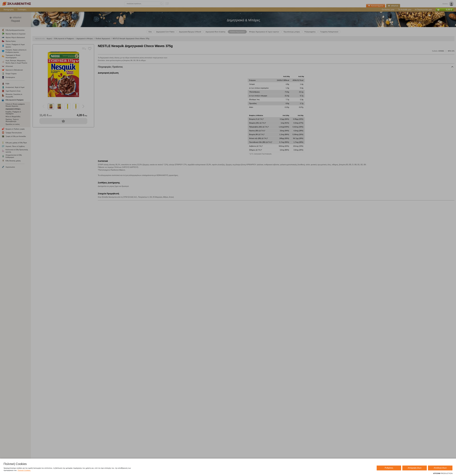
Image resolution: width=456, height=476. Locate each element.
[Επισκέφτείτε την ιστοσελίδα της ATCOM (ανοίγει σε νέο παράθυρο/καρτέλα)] (442, 473)
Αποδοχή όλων (440, 468)
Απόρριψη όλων (414, 468)
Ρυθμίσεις (389, 468)
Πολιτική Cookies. (24, 470)
